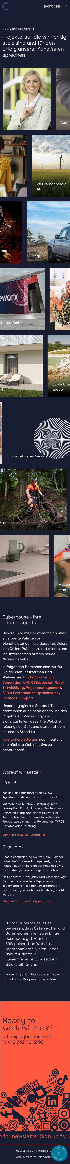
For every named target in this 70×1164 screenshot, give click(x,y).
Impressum (29, 1157)
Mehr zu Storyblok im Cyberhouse (26, 901)
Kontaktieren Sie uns (20, 739)
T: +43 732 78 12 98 (23, 1042)
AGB (18, 1157)
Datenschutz (46, 1157)
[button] (35, 1136)
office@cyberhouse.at (26, 1036)
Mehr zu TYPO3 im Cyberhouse (24, 835)
